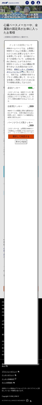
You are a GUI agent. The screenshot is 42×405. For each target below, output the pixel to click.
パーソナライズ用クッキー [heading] (20, 122)
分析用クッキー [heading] (15, 106)
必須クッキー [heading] (14, 88)
